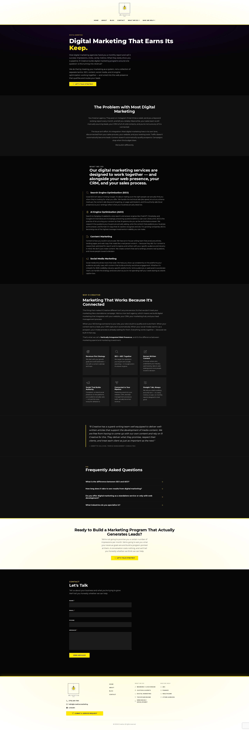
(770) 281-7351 (74, 701)
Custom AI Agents (144, 690)
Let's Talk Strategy (84, 84)
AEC (164, 687)
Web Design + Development (142, 701)
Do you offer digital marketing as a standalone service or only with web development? (119, 497)
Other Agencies (169, 697)
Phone (71, 620)
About (104, 20)
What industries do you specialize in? (103, 505)
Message (73, 630)
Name (71, 600)
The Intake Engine (144, 697)
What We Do (133, 20)
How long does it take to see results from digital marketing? (114, 489)
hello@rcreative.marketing (78, 704)
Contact (121, 20)
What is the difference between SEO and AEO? (107, 482)
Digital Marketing (144, 693)
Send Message (79, 655)
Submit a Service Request (86, 713)
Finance (166, 690)
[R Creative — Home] (124, 9)
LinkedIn (72, 708)
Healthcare (167, 693)
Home (96, 20)
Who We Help (148, 20)
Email (72, 610)
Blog (112, 20)
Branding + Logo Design (146, 687)
